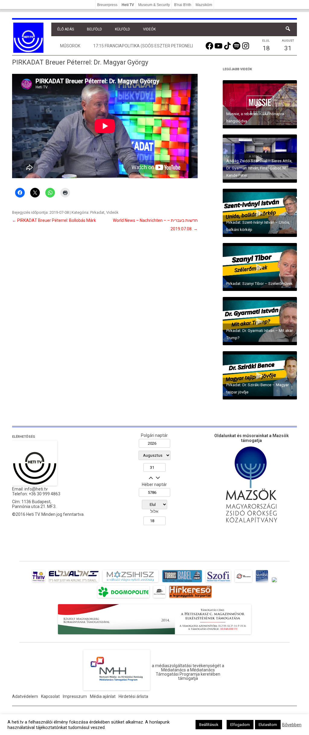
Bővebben (291, 724)
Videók (149, 29)
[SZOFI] (218, 582)
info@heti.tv (36, 489)
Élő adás (65, 29)
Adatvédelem (25, 696)
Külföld (122, 29)
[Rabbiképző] (274, 582)
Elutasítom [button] (268, 724)
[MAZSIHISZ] (130, 582)
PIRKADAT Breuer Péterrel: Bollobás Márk (54, 220)
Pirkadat (97, 212)
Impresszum (75, 696)
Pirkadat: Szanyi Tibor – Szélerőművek (259, 283)
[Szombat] (261, 582)
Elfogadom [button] (240, 724)
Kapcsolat (50, 696)
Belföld (94, 29)
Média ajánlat (103, 696)
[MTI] (243, 582)
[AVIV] (38, 582)
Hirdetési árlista (133, 696)
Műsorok (70, 45)
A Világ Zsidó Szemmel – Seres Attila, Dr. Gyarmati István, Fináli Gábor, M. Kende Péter (259, 168)
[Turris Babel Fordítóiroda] (182, 582)
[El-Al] (73, 582)
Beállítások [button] (208, 724)
